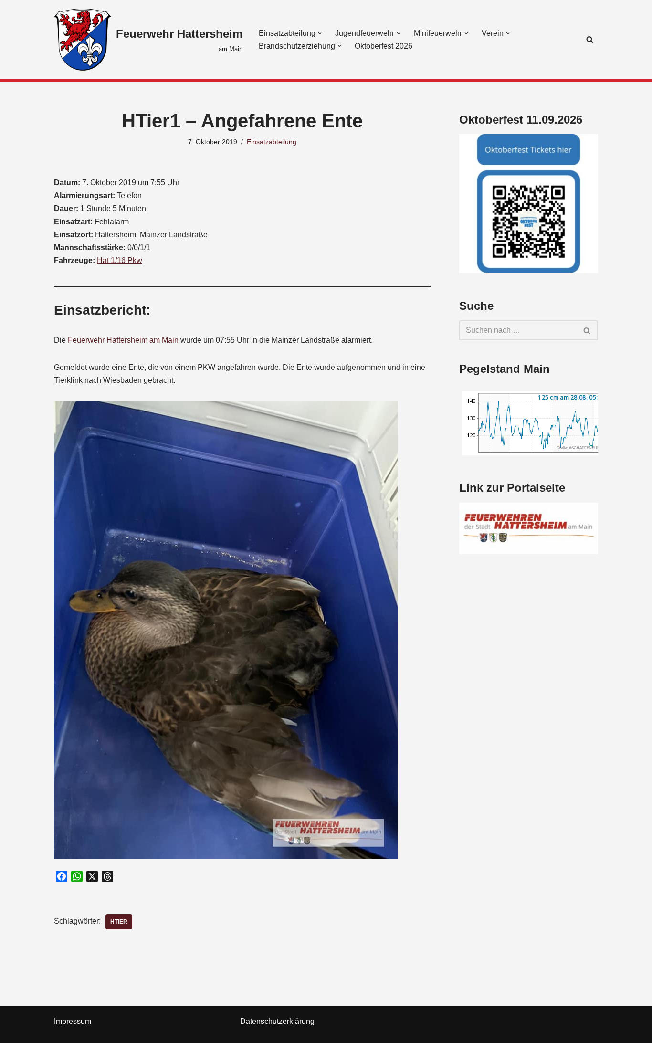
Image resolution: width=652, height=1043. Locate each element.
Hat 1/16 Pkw (119, 260)
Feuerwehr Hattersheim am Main (123, 340)
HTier (118, 921)
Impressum (72, 1021)
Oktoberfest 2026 (383, 46)
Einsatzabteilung (271, 142)
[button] (320, 33)
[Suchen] (589, 39)
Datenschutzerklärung (277, 1021)
